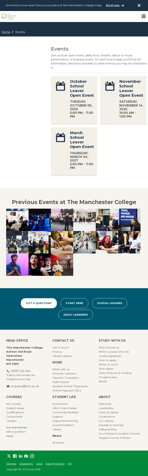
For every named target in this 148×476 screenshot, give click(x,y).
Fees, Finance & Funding (115, 372)
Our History (106, 420)
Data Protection (55, 463)
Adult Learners (75, 314)
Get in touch (60, 347)
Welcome (105, 403)
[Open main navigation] (143, 16)
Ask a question (16, 431)
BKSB (103, 381)
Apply (9, 435)
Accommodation (63, 425)
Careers (11, 420)
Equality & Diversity (111, 425)
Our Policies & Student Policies (119, 433)
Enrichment (60, 403)
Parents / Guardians (65, 377)
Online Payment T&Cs (66, 390)
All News (58, 442)
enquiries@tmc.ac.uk (25, 386)
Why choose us (109, 347)
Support (57, 416)
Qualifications (15, 412)
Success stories (16, 427)
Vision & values (108, 412)
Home (6, 32)
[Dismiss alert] (139, 5)
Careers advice (62, 355)
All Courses (13, 403)
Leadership (106, 408)
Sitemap (11, 463)
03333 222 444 (20, 371)
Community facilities (65, 412)
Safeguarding (107, 429)
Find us (57, 351)
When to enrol (108, 364)
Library (56, 429)
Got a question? (39, 303)
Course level (14, 416)
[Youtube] (26, 456)
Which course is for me (114, 351)
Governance (107, 416)
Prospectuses (108, 377)
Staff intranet (60, 382)
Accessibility (26, 463)
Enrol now (113, 5)
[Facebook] (15, 456)
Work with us (61, 369)
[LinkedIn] (21, 456)
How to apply (107, 360)
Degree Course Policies (114, 437)
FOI (70, 463)
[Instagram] (32, 456)
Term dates (106, 368)
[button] (17, 220)
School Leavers (109, 303)
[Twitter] (9, 456)
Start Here (74, 303)
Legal (39, 463)
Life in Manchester (64, 408)
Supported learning (65, 420)
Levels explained (110, 355)
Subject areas (15, 408)
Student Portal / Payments (69, 386)
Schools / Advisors (64, 373)
